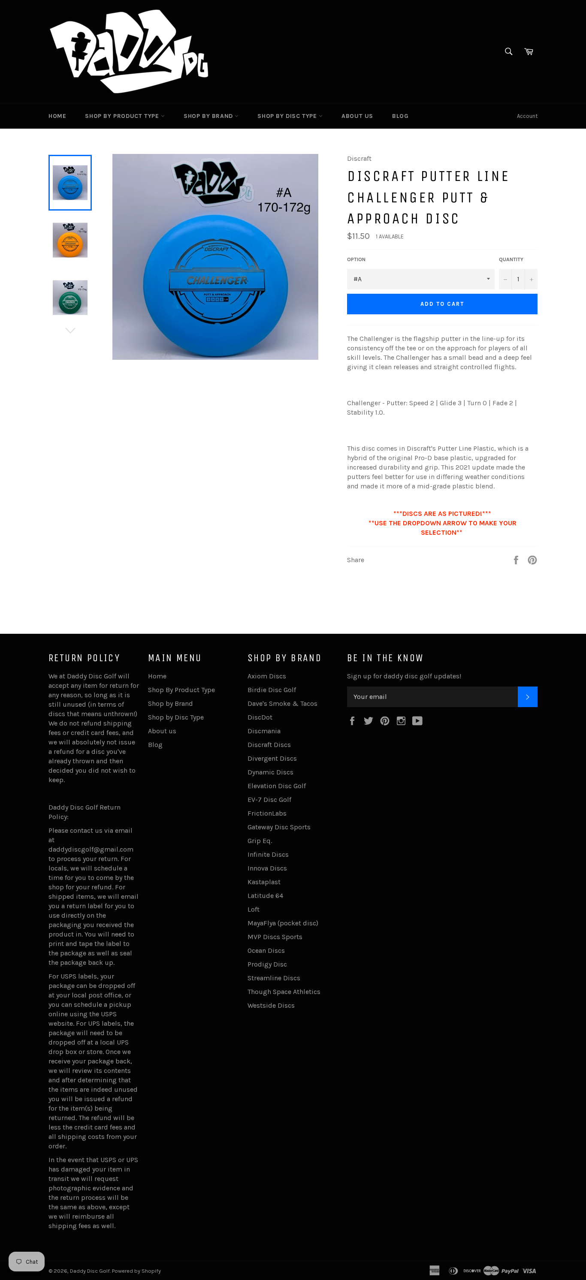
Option (356, 259)
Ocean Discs (266, 950)
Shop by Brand (209, 116)
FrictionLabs (267, 813)
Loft (254, 909)
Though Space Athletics (284, 992)
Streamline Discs (274, 978)
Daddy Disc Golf (90, 1271)
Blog (400, 116)
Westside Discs (271, 1005)
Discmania (264, 731)
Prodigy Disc (267, 964)
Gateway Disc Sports (279, 827)
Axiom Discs (267, 676)
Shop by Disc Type (288, 116)
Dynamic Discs (270, 772)
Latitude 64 (265, 895)
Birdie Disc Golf (272, 690)
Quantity (511, 259)
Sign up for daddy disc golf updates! (404, 676)
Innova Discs (267, 868)
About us (357, 116)
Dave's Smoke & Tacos (282, 703)
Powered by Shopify (136, 1271)
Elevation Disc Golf (277, 786)
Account (527, 116)
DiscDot (260, 717)
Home (57, 116)
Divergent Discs (272, 758)
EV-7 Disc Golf (269, 799)
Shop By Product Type (123, 116)
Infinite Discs (268, 854)
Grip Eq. (260, 841)
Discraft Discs (269, 745)
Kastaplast (264, 882)
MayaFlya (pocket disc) (283, 923)
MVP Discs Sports (275, 937)
